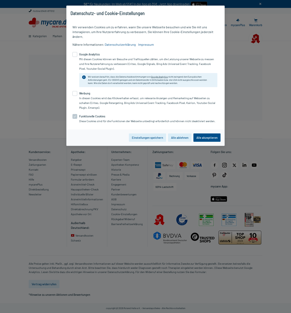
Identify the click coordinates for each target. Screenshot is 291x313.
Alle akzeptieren (207, 137)
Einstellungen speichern (147, 137)
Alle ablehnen (179, 137)
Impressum (146, 44)
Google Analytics (159, 76)
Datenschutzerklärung (120, 44)
